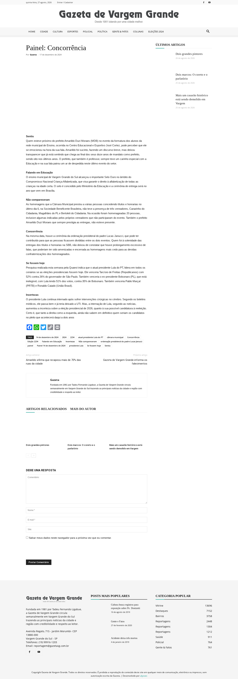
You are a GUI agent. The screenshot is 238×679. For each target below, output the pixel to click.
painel (30, 345)
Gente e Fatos (117, 621)
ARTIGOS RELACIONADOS (46, 409)
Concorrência (133, 337)
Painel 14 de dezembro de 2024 (51, 345)
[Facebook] (203, 2)
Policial (160, 642)
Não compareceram (88, 341)
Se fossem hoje (94, 345)
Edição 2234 (33, 341)
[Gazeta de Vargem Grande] (119, 16)
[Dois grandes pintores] (45, 429)
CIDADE (44, 31)
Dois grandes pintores (37, 445)
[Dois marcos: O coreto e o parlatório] (87, 429)
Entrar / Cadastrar (65, 2)
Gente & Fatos (164, 647)
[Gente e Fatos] (99, 626)
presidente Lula (76, 345)
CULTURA (58, 31)
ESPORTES (72, 31)
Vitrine (159, 605)
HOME (31, 31)
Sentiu (107, 345)
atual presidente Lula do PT (90, 337)
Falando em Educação (52, 341)
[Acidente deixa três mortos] (99, 643)
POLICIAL (88, 31)
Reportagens (163, 621)
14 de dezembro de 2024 (47, 337)
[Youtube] (209, 2)
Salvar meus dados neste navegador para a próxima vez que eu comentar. (70, 537)
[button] (208, 31)
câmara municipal (115, 337)
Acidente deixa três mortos (124, 638)
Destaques (162, 610)
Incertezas (70, 341)
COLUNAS (138, 31)
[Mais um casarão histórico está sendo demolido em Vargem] (128, 429)
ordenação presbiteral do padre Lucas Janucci (121, 341)
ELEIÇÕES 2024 (156, 31)
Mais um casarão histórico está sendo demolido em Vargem (192, 99)
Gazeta (33, 54)
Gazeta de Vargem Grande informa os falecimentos (125, 361)
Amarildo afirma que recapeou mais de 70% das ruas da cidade (53, 361)
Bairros (160, 616)
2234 (72, 337)
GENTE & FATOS (120, 31)
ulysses (143, 675)
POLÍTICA (102, 31)
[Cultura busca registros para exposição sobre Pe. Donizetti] (99, 609)
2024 (64, 337)
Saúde (159, 637)
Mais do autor (83, 409)
